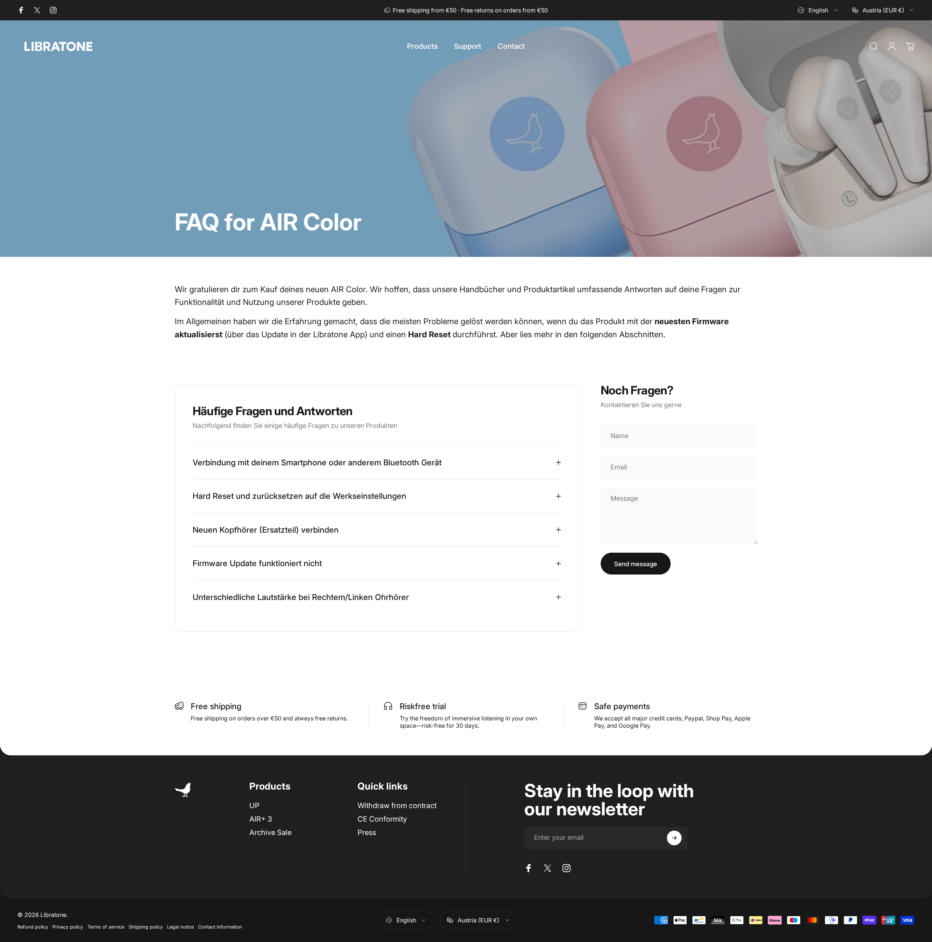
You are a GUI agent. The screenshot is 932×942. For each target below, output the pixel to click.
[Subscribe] (674, 838)
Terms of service (105, 927)
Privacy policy (67, 927)
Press (367, 832)
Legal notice (180, 927)
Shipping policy (146, 927)
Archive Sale (270, 832)
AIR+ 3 (260, 819)
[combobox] (818, 10)
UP (254, 805)
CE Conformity (382, 819)
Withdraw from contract (397, 805)
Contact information (220, 927)
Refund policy (32, 927)
